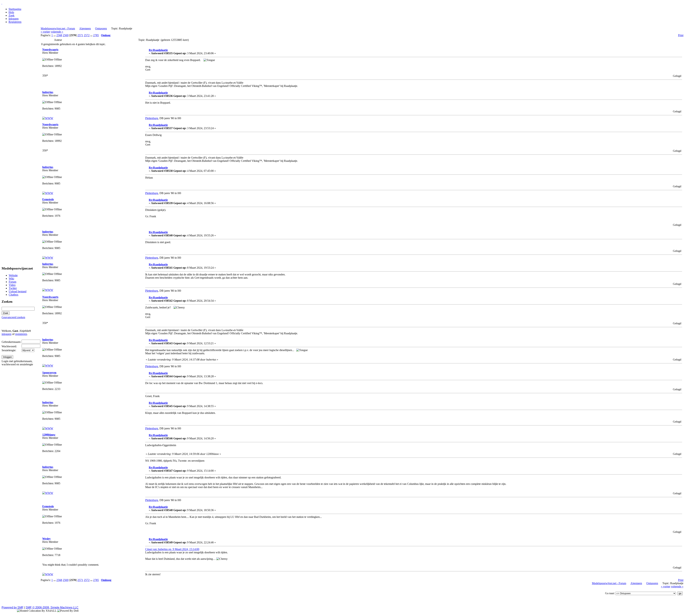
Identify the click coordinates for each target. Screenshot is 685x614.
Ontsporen (101, 28)
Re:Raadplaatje (158, 50)
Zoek (11, 15)
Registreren (15, 21)
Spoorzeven (49, 372)
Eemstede (48, 199)
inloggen (6, 334)
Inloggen (14, 18)
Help (11, 12)
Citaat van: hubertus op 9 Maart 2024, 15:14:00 (172, 549)
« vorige (45, 31)
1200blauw (48, 434)
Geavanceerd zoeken (13, 317)
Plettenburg (151, 118)
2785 (96, 35)
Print (680, 35)
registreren (21, 334)
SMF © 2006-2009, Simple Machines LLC (52, 607)
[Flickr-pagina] (47, 574)
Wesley (46, 538)
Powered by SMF (13, 607)
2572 (87, 35)
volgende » (57, 31)
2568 (59, 35)
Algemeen (85, 28)
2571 (80, 35)
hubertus (47, 92)
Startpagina (15, 9)
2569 (65, 35)
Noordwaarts (50, 49)
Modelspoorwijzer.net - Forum (58, 28)
